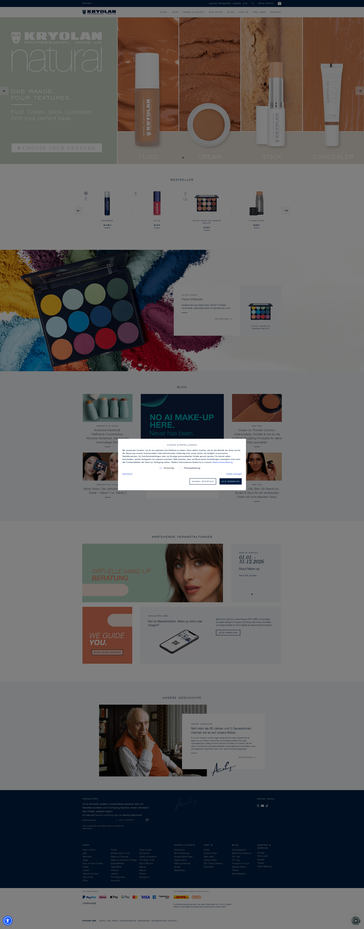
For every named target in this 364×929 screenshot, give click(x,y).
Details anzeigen (234, 474)
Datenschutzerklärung (222, 462)
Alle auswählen (230, 481)
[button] (8, 920)
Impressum (127, 474)
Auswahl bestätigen (203, 481)
